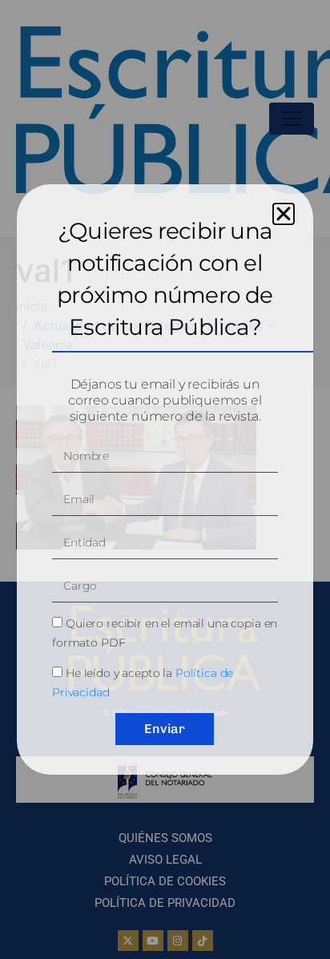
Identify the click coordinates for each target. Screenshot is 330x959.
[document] (165, 479)
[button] (283, 214)
